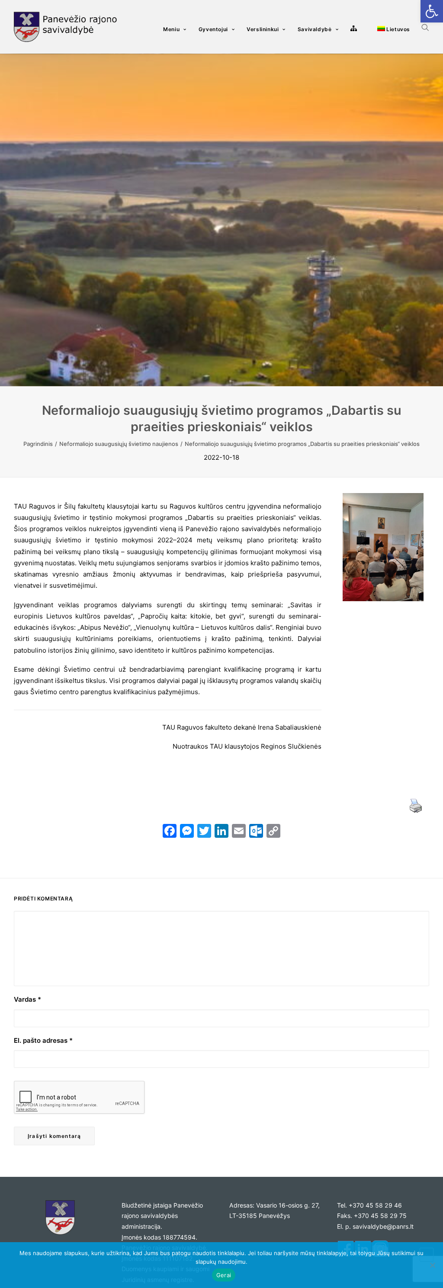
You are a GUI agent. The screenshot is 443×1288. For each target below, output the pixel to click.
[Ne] (432, 1265)
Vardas (27, 999)
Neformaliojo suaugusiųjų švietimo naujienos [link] (118, 443)
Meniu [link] (171, 29)
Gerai (223, 1275)
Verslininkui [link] (263, 29)
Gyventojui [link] (213, 29)
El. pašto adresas (43, 1040)
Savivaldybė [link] (315, 29)
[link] (432, 11)
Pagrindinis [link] (38, 443)
